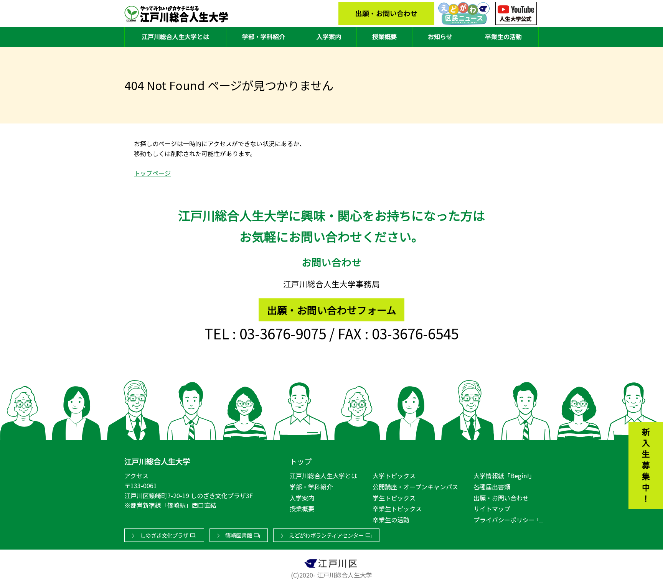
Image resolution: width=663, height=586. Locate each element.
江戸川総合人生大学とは (175, 36)
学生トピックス (394, 497)
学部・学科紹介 (263, 36)
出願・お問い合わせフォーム (331, 310)
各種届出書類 (491, 486)
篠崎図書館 (238, 535)
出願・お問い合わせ (386, 13)
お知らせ (440, 36)
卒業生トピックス (397, 508)
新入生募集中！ (645, 466)
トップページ (152, 173)
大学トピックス (394, 475)
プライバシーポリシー (504, 519)
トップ (301, 461)
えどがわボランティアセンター (326, 535)
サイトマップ (491, 508)
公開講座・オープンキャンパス (415, 486)
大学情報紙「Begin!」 (504, 475)
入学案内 (329, 36)
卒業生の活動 (503, 36)
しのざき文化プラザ (164, 535)
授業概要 (384, 36)
